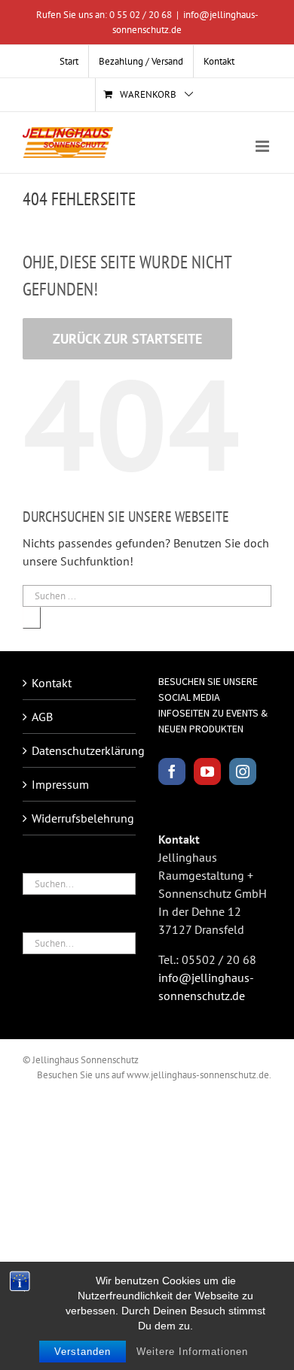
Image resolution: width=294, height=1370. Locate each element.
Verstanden (82, 1351)
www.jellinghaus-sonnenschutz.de (198, 1074)
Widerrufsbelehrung (80, 818)
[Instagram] (242, 771)
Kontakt (52, 682)
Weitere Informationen (192, 1351)
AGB (42, 716)
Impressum (60, 784)
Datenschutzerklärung (80, 750)
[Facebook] (171, 771)
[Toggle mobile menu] (263, 146)
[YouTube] (207, 771)
